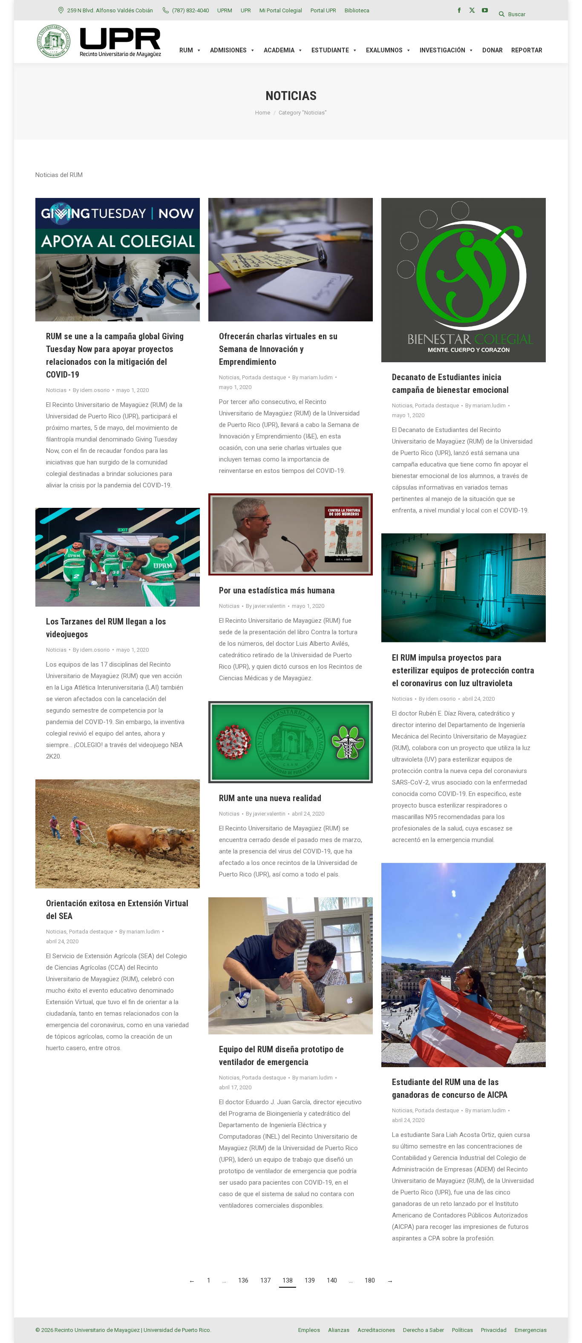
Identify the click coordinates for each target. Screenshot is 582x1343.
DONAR (492, 50)
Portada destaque (264, 377)
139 (310, 1280)
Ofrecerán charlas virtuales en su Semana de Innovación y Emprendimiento (278, 349)
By (91, 390)
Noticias (56, 390)
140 (332, 1280)
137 (265, 1280)
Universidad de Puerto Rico (177, 1330)
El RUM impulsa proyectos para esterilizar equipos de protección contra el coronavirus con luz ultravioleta (463, 670)
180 (370, 1280)
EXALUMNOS (384, 50)
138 (287, 1280)
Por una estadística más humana (277, 590)
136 (243, 1280)
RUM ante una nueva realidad (270, 798)
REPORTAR (526, 50)
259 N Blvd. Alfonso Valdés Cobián (110, 10)
